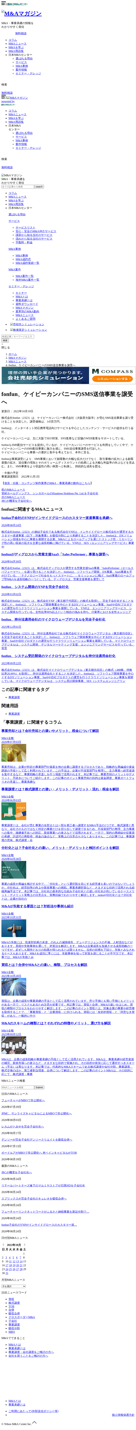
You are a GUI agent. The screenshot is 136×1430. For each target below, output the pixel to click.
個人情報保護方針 (123, 1414)
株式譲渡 (14, 1302)
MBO (11, 1331)
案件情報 (21, 69)
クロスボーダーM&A (21, 1317)
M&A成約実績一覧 (27, 262)
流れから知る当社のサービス (34, 238)
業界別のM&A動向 (27, 311)
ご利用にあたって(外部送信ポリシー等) (33, 1411)
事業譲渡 (14, 697)
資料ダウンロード (27, 304)
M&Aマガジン (25, 307)
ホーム (12, 354)
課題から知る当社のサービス (34, 234)
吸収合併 (14, 1313)
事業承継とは (24, 300)
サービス (21, 62)
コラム (12, 39)
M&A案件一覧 (25, 276)
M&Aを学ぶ (16, 47)
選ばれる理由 (24, 58)
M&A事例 (22, 65)
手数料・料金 (24, 242)
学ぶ (16, 118)
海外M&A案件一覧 (27, 279)
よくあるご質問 (25, 318)
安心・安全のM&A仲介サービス (36, 231)
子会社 (12, 1320)
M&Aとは (22, 296)
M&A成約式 (23, 259)
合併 (11, 1309)
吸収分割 (14, 1328)
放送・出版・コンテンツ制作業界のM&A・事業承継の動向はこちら (47, 483)
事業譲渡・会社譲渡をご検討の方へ (31, 1352)
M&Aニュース (17, 43)
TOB (11, 1306)
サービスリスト (25, 227)
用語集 (16, 121)
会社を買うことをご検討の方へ (28, 1355)
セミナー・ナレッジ (28, 73)
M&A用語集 (16, 51)
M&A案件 (14, 269)
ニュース (17, 114)
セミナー (21, 292)
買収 (11, 1299)
